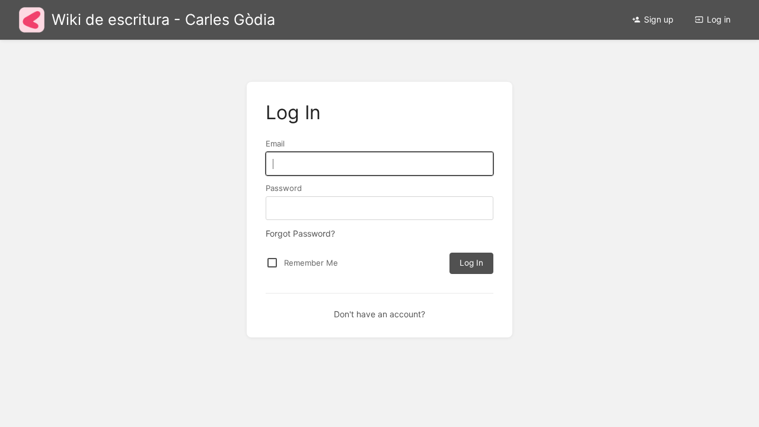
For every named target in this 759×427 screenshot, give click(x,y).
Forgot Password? (300, 233)
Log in (719, 19)
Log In (471, 262)
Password (284, 188)
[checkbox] (272, 262)
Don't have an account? (379, 314)
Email (275, 143)
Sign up (659, 19)
